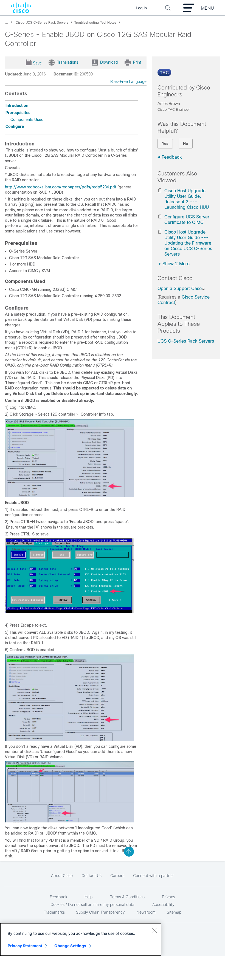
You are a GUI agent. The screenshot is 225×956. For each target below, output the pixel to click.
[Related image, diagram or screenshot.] (69, 495)
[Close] (154, 930)
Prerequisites (17, 112)
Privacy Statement (25, 945)
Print (137, 62)
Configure (14, 126)
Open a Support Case (180, 288)
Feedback (172, 157)
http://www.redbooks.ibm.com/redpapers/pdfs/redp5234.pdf (60, 187)
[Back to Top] (129, 852)
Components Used (27, 119)
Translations (67, 62)
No (185, 143)
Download (109, 62)
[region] (80, 939)
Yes (165, 143)
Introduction (16, 105)
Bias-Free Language (128, 81)
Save (37, 63)
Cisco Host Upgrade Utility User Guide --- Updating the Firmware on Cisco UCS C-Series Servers (188, 243)
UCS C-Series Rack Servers (186, 341)
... (6, 23)
